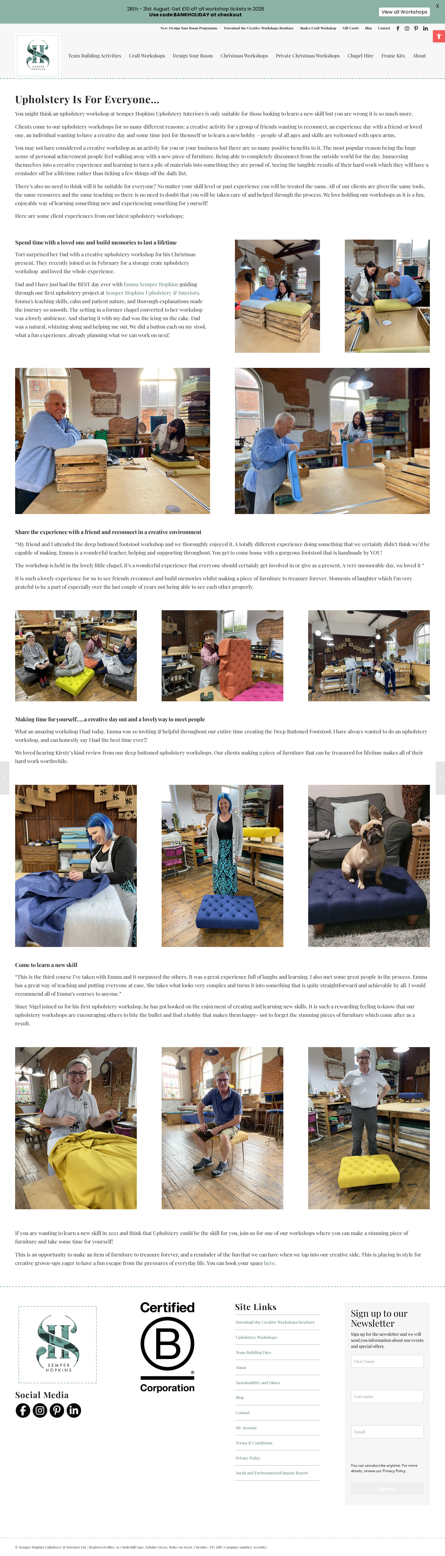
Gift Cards (351, 28)
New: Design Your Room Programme (189, 28)
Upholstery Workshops (256, 1337)
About (241, 1367)
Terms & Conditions (254, 1442)
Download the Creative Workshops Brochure (259, 28)
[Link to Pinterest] (416, 28)
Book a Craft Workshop (318, 28)
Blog (368, 28)
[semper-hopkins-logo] (38, 55)
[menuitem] (189, 28)
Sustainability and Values (258, 1382)
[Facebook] (23, 1410)
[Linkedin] (74, 1410)
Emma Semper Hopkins (151, 284)
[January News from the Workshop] (4, 778)
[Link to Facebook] (398, 28)
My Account (246, 1427)
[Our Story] (440, 778)
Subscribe (387, 1489)
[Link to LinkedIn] (425, 28)
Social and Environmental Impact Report (272, 1473)
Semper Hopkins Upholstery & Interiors (152, 292)
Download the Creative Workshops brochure (275, 1322)
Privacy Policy (248, 1457)
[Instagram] (40, 1410)
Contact (384, 28)
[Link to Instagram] (407, 28)
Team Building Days (253, 1352)
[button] (439, 36)
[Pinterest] (57, 1410)
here (269, 1263)
